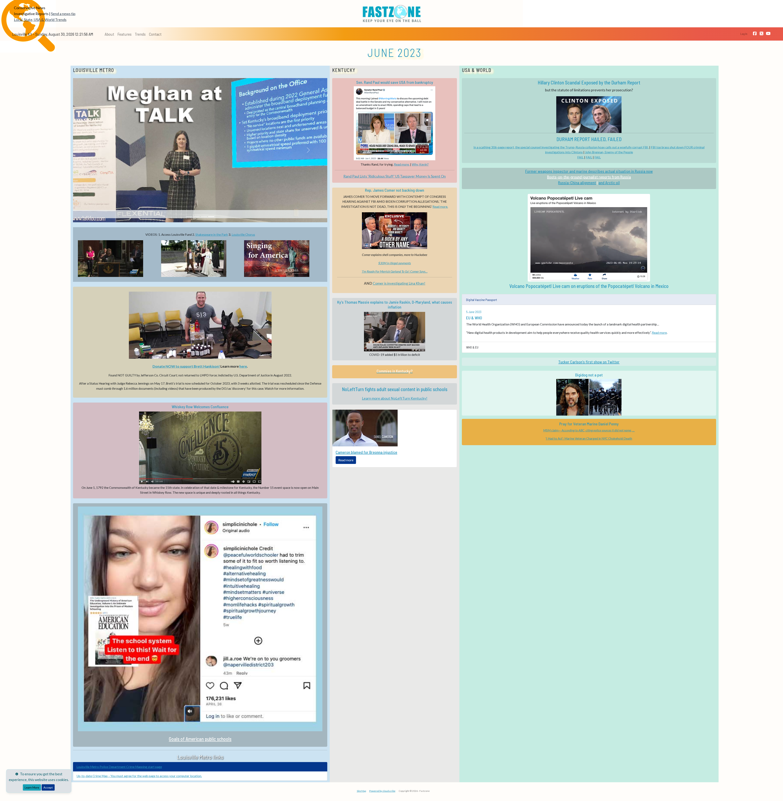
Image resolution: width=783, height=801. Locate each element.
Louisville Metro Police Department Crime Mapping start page (119, 767)
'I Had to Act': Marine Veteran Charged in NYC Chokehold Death (589, 438)
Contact (155, 34)
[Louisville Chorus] (283, 258)
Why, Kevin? (420, 164)
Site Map (361, 790)
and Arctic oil (609, 182)
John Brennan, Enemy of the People (609, 152)
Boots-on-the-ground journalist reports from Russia (589, 176)
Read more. (401, 164)
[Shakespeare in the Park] (200, 258)
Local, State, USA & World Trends (40, 19)
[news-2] (197, 216)
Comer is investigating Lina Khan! (399, 283)
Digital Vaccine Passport (481, 300)
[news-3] (204, 216)
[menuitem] (109, 34)
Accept (48, 787)
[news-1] (189, 216)
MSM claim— (589, 430)
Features (124, 34)
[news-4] (211, 216)
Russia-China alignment (577, 182)
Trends (140, 34)
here (243, 366)
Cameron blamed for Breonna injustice (366, 452)
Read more (345, 460)
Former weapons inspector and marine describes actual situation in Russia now (589, 171)
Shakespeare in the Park (211, 234)
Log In (743, 33)
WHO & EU (472, 347)
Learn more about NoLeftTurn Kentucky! (394, 398)
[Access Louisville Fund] (117, 258)
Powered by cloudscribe (382, 790)
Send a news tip (63, 13)
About (109, 34)
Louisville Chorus (243, 234)
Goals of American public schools (200, 739)
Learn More (32, 787)
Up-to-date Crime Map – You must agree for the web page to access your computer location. (139, 776)
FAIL (580, 157)
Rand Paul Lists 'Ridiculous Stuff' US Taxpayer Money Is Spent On (394, 176)
